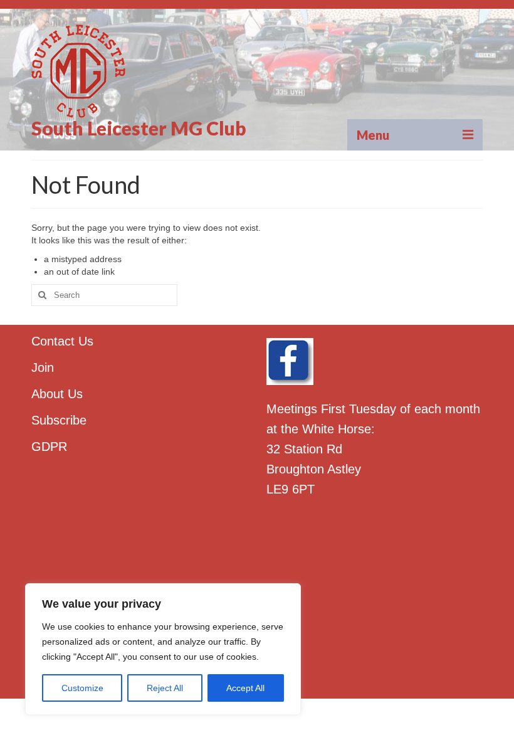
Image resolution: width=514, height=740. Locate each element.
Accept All (245, 688)
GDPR (49, 446)
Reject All (165, 688)
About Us (57, 394)
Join (42, 367)
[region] (163, 649)
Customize (82, 688)
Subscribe (59, 420)
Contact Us (62, 341)
